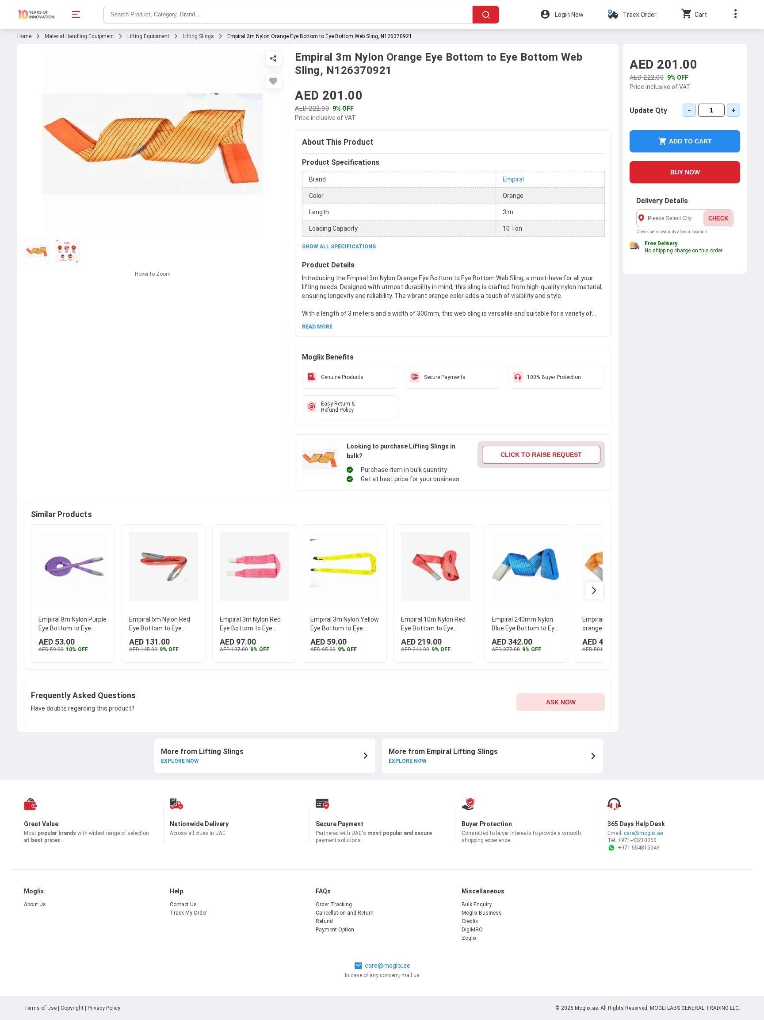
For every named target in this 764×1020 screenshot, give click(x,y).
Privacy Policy (104, 1008)
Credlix (470, 921)
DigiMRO (472, 930)
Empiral (513, 179)
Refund (324, 921)
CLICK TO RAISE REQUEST (541, 454)
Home (24, 36)
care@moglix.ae (643, 833)
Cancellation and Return (345, 913)
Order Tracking (334, 904)
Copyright (72, 1008)
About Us (35, 904)
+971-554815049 (639, 848)
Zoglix (469, 938)
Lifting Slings (198, 36)
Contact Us (183, 904)
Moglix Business (482, 913)
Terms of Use (41, 1008)
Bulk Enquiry (477, 904)
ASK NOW (561, 702)
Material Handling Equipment (79, 36)
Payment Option (335, 930)
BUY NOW (685, 172)
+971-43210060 (637, 840)
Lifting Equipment (148, 36)
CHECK (718, 218)
